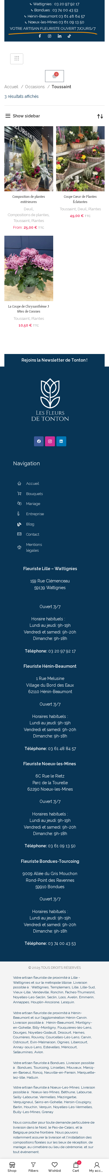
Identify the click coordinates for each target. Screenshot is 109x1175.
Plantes (37, 220)
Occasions (35, 86)
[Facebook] (39, 36)
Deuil (28, 209)
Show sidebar (26, 116)
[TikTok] (69, 36)
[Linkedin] (61, 441)
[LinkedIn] (59, 36)
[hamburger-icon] (16, 58)
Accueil (11, 86)
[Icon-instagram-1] (50, 441)
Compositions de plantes (28, 215)
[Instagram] (49, 36)
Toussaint (22, 220)
